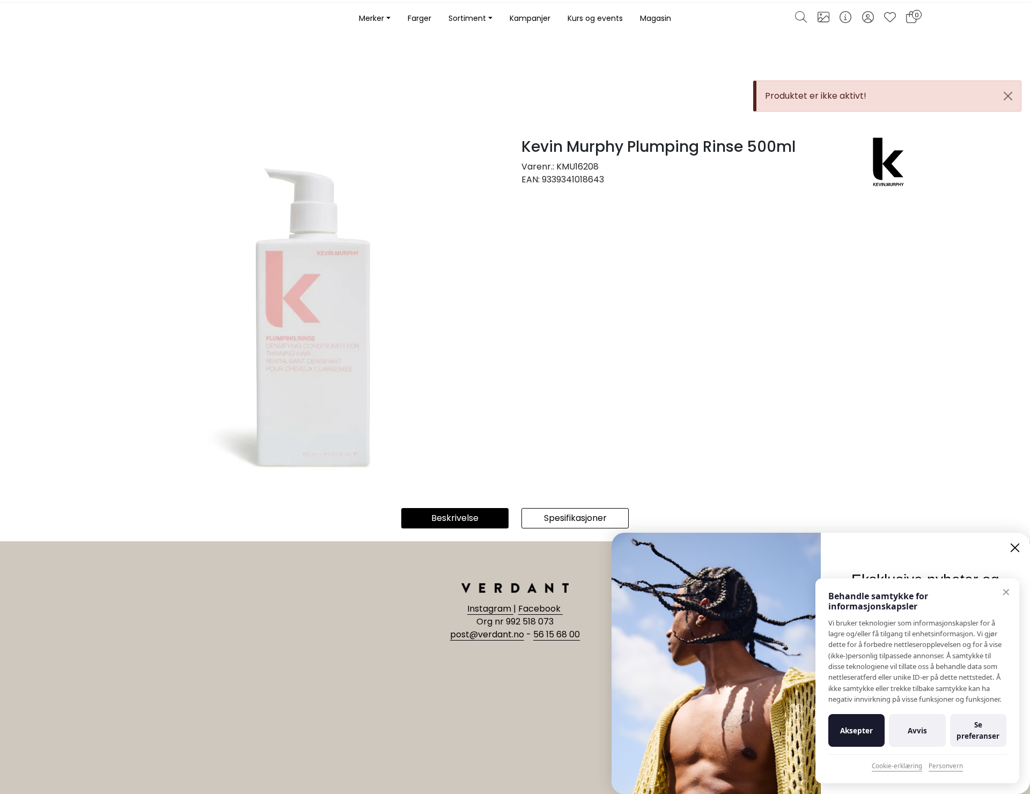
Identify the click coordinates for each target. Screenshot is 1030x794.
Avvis (917, 731)
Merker (371, 18)
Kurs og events (595, 18)
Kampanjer (530, 18)
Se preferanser (978, 730)
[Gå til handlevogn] (911, 19)
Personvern (946, 766)
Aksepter (856, 731)
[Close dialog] (1015, 547)
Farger (419, 18)
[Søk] (800, 19)
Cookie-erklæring (897, 766)
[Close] (1008, 96)
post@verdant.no (487, 634)
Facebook (540, 608)
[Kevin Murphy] (888, 161)
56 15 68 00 (556, 634)
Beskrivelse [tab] (455, 518)
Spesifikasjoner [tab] (575, 518)
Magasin (655, 18)
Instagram (490, 608)
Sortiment (467, 18)
